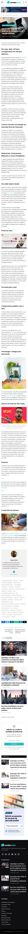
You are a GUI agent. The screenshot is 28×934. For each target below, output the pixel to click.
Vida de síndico (4, 922)
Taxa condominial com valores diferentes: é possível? (8, 631)
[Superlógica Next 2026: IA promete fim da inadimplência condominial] (14, 674)
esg (14, 591)
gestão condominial (16, 595)
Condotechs (4, 906)
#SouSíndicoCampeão (7, 580)
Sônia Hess (21, 612)
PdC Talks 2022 (5, 608)
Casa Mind (4, 586)
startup (3, 614)
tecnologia (9, 614)
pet (11, 608)
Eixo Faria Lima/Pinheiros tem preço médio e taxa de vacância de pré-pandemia (12, 708)
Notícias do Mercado (6, 919)
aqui (23, 149)
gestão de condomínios (7, 597)
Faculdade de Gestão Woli (8, 593)
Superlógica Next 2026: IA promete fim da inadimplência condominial (13, 684)
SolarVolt (23, 57)
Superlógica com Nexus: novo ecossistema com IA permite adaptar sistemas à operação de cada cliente (12, 660)
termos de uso (16, 749)
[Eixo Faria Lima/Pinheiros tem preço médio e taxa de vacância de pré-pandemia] (14, 697)
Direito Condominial (5, 908)
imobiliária (10, 599)
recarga (16, 608)
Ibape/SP (22, 597)
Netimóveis (22, 603)
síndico (9, 612)
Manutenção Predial (5, 917)
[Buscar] (26, 2)
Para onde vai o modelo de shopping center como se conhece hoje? (20, 631)
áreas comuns (17, 582)
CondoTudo (4, 589)
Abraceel (16, 580)
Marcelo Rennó (5, 601)
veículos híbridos (6, 616)
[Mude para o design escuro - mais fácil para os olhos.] (24, 2)
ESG (12, 332)
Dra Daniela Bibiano (20, 589)
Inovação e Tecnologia (6, 913)
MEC (12, 601)
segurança (12, 610)
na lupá (17, 603)
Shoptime (4, 612)
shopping (19, 610)
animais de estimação (7, 582)
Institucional (4, 915)
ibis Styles (4, 599)
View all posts (13, 574)
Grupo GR (16, 597)
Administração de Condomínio (9, 25)
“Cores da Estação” (11, 395)
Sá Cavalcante (10, 193)
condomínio (17, 586)
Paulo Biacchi (16, 606)
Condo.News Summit (6, 904)
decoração (11, 589)
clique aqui (4, 487)
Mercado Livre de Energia (8, 603)
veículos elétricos (17, 614)
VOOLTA (13, 616)
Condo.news (9, 931)
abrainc (21, 580)
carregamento (18, 584)
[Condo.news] (14, 2)
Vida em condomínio (6, 924)
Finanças (3, 911)
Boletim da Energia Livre (7, 584)
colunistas (11, 586)
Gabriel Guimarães (6, 595)
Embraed (10, 591)
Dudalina (4, 591)
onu (3, 606)
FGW (17, 593)
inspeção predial (18, 599)
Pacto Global (8, 606)
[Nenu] (2, 2)
